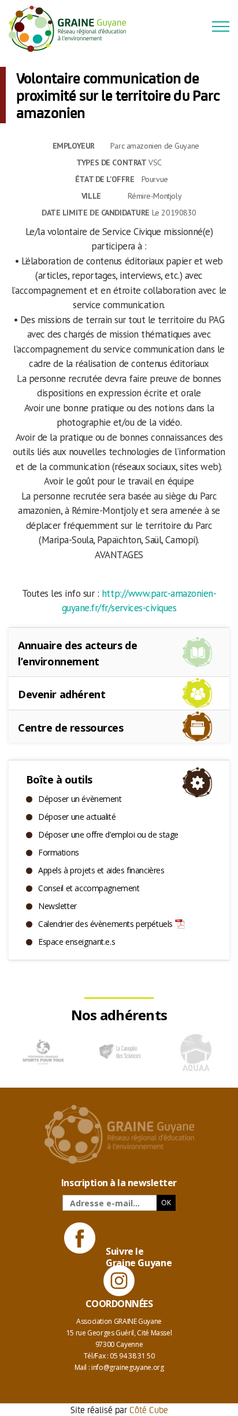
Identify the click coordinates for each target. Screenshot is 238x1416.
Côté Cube (148, 1409)
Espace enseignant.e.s (76, 941)
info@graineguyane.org (127, 1367)
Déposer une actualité (77, 816)
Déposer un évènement (80, 798)
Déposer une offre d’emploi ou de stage (108, 834)
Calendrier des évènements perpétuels (105, 923)
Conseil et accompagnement (89, 888)
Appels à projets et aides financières (101, 870)
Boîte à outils (59, 779)
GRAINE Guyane (72, 29)
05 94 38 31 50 (132, 1356)
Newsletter (57, 905)
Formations (58, 852)
